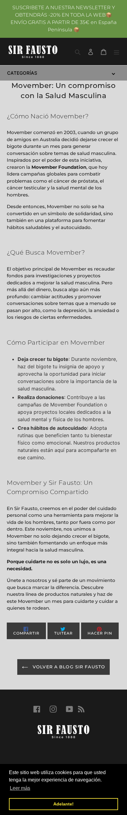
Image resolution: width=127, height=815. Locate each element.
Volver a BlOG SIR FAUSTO (68, 667)
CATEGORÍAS (22, 73)
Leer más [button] (20, 788)
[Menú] (116, 51)
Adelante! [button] (63, 803)
